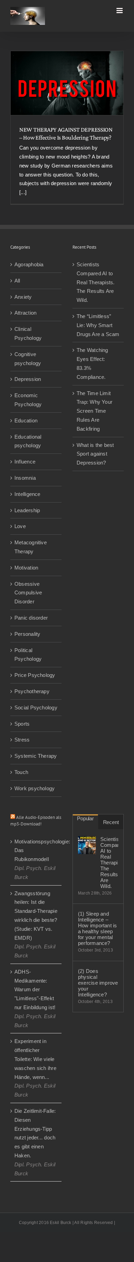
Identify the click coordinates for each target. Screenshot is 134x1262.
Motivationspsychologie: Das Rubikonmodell (36, 850)
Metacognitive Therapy (30, 546)
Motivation (26, 568)
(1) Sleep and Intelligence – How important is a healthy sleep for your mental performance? (97, 928)
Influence (24, 462)
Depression (27, 379)
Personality (27, 634)
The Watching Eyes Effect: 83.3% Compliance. (92, 363)
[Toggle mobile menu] (120, 10)
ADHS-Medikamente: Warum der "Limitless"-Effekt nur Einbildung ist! (34, 989)
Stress (22, 740)
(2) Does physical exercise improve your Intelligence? (98, 982)
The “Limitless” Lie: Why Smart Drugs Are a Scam (98, 325)
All (17, 281)
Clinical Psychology (28, 333)
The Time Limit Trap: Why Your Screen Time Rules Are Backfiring (94, 411)
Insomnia (25, 478)
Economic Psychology (28, 399)
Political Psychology (28, 654)
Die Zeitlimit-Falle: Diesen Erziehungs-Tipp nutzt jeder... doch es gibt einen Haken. (35, 1133)
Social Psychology (35, 707)
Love (20, 526)
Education (25, 420)
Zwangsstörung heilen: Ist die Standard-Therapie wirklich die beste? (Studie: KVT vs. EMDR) (35, 915)
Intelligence (27, 494)
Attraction (25, 313)
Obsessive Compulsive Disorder (28, 593)
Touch (21, 772)
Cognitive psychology (27, 358)
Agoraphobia (28, 264)
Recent (111, 822)
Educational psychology (27, 441)
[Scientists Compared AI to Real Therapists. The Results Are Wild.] (87, 845)
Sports (22, 724)
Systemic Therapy (35, 756)
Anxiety (23, 297)
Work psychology (34, 788)
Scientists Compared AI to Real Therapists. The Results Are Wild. (96, 282)
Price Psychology (34, 675)
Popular (85, 818)
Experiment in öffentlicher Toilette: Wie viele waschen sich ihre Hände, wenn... (35, 1059)
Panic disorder (31, 618)
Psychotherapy (31, 691)
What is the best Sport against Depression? (95, 454)
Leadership (27, 510)
